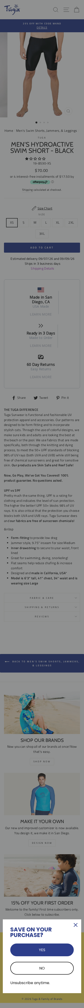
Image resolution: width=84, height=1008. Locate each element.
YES (42, 950)
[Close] (75, 925)
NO (42, 968)
